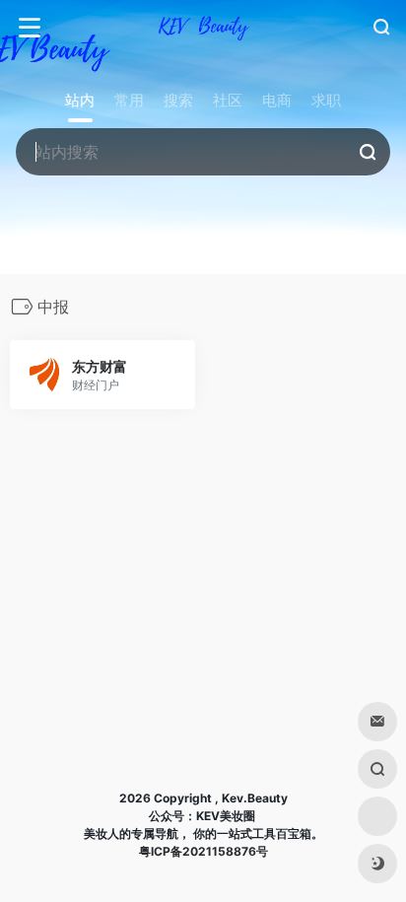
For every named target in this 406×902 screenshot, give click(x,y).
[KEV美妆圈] (203, 27)
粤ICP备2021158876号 (203, 851)
